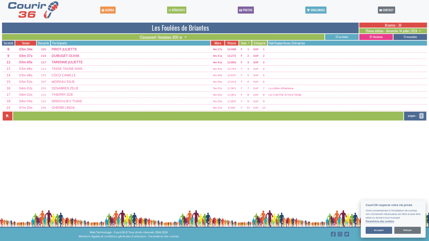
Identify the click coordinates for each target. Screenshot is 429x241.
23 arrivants (341, 37)
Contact (388, 10)
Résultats (178, 10)
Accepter (379, 230)
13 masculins (410, 37)
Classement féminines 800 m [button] (161, 37)
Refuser (407, 230)
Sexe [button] (244, 43)
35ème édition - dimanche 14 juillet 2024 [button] (391, 30)
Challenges (317, 10)
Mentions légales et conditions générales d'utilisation (113, 236)
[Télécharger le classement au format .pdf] (7, 116)
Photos (247, 10)
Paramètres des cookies (163, 236)
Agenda (109, 10)
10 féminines (376, 37)
